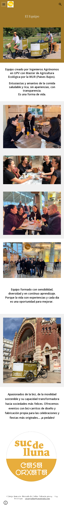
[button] (3, 4)
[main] (32, 16)
